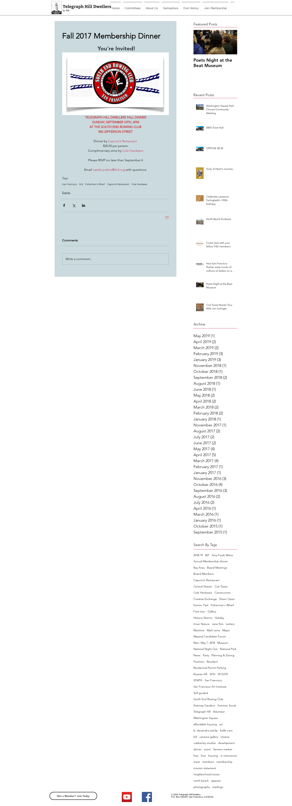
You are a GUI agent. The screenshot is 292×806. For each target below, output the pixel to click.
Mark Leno (213, 630)
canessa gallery (208, 737)
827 (207, 555)
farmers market (222, 749)
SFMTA (197, 680)
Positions (198, 661)
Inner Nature (201, 624)
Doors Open (227, 599)
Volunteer (219, 711)
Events (66, 192)
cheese (224, 737)
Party (206, 655)
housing (213, 755)
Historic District (202, 618)
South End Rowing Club (208, 699)
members (208, 762)
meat (196, 762)
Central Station (202, 586)
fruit (203, 755)
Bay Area (199, 567)
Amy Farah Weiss (222, 555)
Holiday (219, 618)
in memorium (228, 755)
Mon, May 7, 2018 (204, 643)
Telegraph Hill (202, 711)
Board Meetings (217, 567)
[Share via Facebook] (64, 205)
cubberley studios (204, 743)
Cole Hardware (139, 184)
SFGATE (223, 674)
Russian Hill (200, 674)
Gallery (212, 611)
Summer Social (227, 705)
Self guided (200, 693)
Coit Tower (221, 586)
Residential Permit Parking (209, 668)
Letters (230, 624)
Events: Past (200, 605)
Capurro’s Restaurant (118, 184)
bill (195, 737)
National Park (228, 649)
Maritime (198, 630)
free (195, 755)
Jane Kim (217, 624)
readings (217, 787)
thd (81, 184)
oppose (216, 780)
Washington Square (205, 718)
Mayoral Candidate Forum (209, 636)
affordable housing (205, 724)
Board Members (203, 574)
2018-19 (198, 555)
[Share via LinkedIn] (83, 205)
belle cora (226, 730)
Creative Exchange (205, 599)
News (196, 655)
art (221, 724)
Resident (212, 661)
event (207, 749)
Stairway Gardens (204, 705)
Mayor (226, 630)
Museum (222, 643)
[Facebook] (147, 797)
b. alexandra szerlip (205, 730)
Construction (223, 592)
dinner (197, 749)
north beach (201, 780)
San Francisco (69, 184)
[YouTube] (127, 797)
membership (224, 762)
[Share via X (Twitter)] (74, 205)
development (226, 743)
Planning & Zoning (222, 655)
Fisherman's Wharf (95, 184)
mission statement (204, 768)
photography (201, 787)
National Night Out (205, 649)
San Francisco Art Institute (209, 686)
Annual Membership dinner (210, 561)
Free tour (199, 611)
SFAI (212, 674)
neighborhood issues (206, 774)
